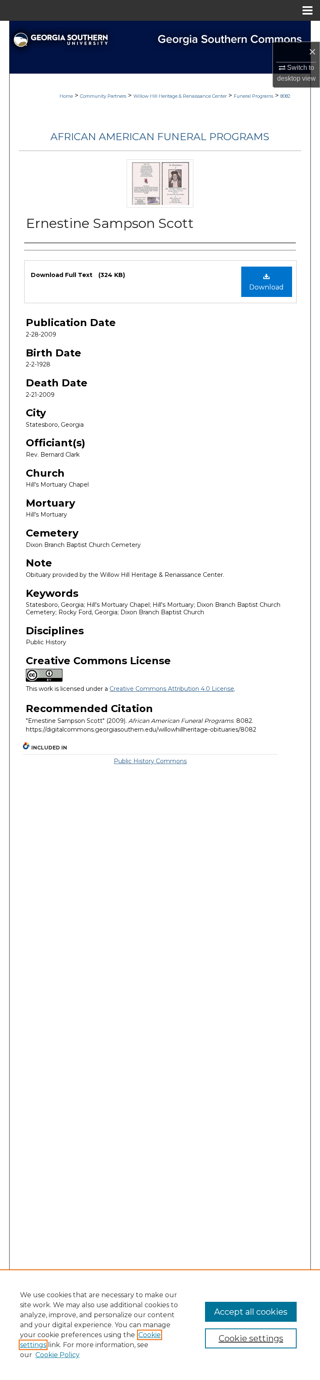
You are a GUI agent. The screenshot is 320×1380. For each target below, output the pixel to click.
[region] (160, 1324)
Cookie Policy (57, 1355)
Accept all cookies (251, 1312)
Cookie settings (251, 1338)
